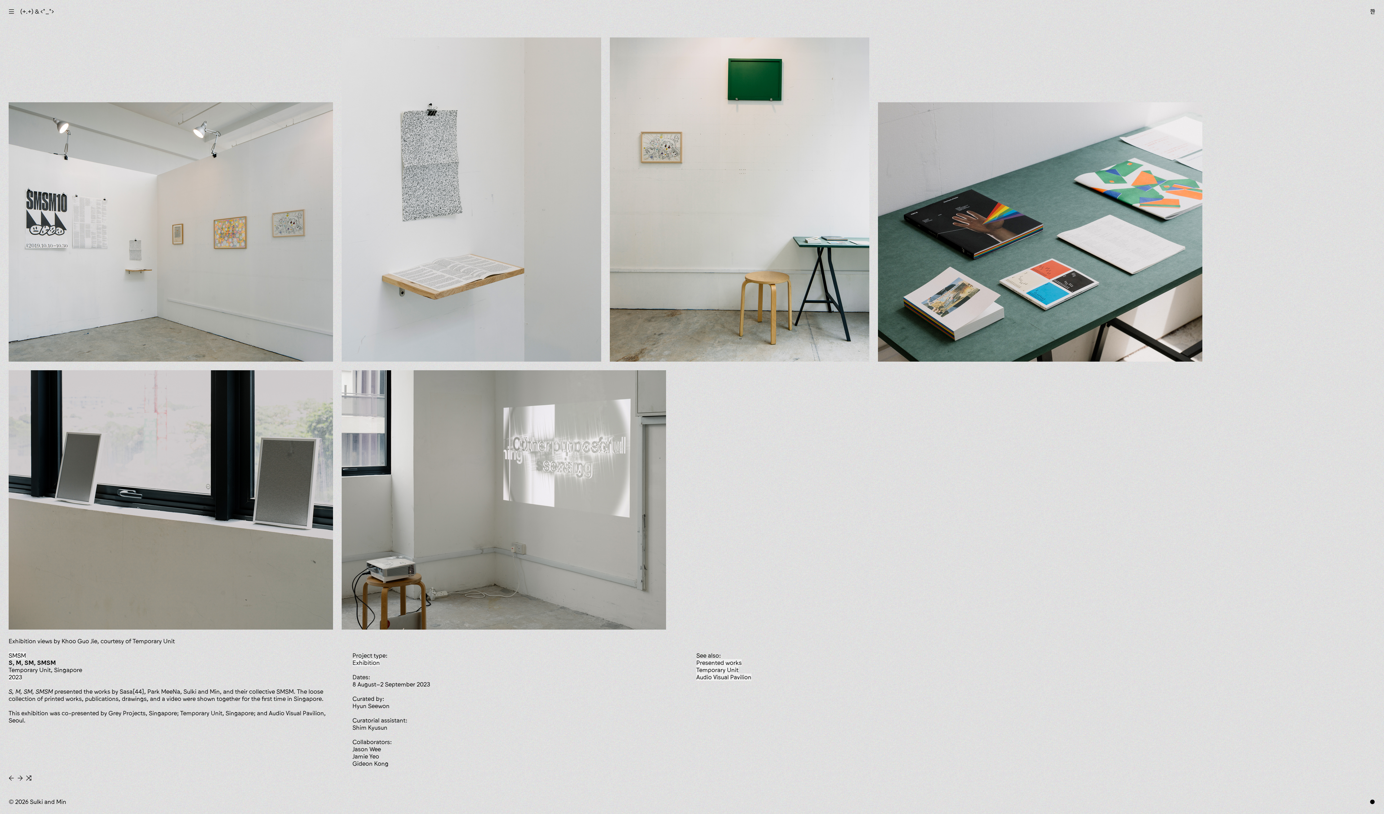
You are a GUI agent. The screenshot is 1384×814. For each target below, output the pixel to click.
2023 (15, 677)
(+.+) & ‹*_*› (37, 11)
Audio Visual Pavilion (723, 677)
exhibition (366, 662)
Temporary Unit (717, 670)
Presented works (719, 662)
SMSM (17, 655)
